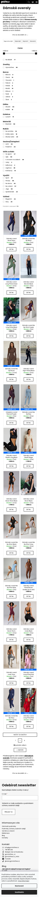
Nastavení (19, 886)
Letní (9, 144)
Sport (9, 178)
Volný (9, 162)
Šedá (9, 94)
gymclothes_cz (10, 854)
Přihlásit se (9, 812)
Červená (10, 80)
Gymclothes (12, 67)
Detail (11, 249)
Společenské (12, 192)
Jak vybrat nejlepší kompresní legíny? (16, 869)
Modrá (9, 88)
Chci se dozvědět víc (19, 35)
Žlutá (9, 100)
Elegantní (11, 199)
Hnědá (9, 86)
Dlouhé (10, 107)
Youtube (8, 859)
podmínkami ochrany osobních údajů (17, 804)
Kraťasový (11, 171)
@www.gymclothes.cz (12, 861)
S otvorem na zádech (15, 160)
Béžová (9, 75)
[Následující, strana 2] (20, 740)
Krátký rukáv (11, 134)
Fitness (10, 181)
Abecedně (33, 41)
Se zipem (11, 154)
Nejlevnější (18, 41)
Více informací (23, 881)
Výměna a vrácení (8, 831)
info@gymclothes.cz (12, 847)
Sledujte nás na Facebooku (14, 852)
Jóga (9, 189)
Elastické (10, 124)
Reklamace (6, 833)
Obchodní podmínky (9, 826)
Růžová (9, 91)
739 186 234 (9, 850)
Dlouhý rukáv (12, 137)
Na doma (11, 183)
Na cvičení (11, 186)
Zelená (9, 97)
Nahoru (20, 750)
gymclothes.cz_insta (12, 856)
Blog (3, 835)
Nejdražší (25, 41)
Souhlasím (19, 892)
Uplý (9, 157)
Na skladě (11, 60)
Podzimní (11, 147)
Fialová (9, 83)
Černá (9, 77)
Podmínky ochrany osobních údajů (14, 829)
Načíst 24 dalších (20, 735)
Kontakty (5, 838)
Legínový (10, 168)
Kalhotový (10, 165)
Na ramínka (11, 131)
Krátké (9, 109)
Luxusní (10, 117)
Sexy (9, 202)
